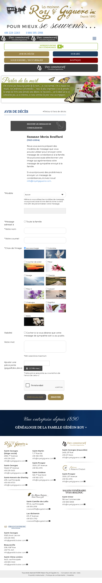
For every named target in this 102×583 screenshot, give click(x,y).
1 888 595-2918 (34, 32)
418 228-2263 (12, 32)
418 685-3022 (9, 562)
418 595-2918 (32, 506)
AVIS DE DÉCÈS (26, 54)
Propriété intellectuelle (36, 575)
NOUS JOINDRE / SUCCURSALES (26, 60)
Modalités (70, 575)
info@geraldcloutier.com (15, 540)
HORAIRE (75, 54)
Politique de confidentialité (55, 575)
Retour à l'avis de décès (55, 111)
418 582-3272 (37, 477)
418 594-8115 (37, 468)
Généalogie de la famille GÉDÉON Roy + (51, 427)
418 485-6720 (9, 482)
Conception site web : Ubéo (70, 573)
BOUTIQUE (75, 60)
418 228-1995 (9, 538)
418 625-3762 (32, 518)
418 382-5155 (37, 456)
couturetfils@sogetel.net (37, 509)
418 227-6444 (67, 455)
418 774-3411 (9, 550)
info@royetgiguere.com (39, 181)
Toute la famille (34, 221)
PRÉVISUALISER (35, 397)
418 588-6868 (68, 502)
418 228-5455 (9, 470)
